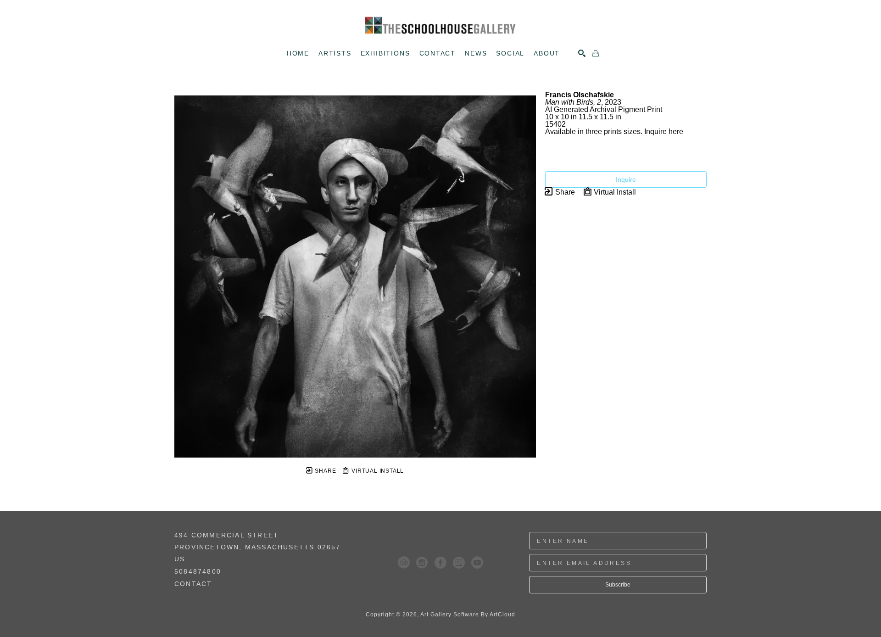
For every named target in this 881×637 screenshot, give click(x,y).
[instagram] (422, 563)
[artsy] (459, 563)
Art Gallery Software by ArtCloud (467, 614)
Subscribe (617, 584)
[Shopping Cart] (595, 53)
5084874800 (197, 571)
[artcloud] (404, 563)
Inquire (626, 179)
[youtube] (477, 563)
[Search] (581, 53)
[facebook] (440, 563)
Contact (193, 584)
